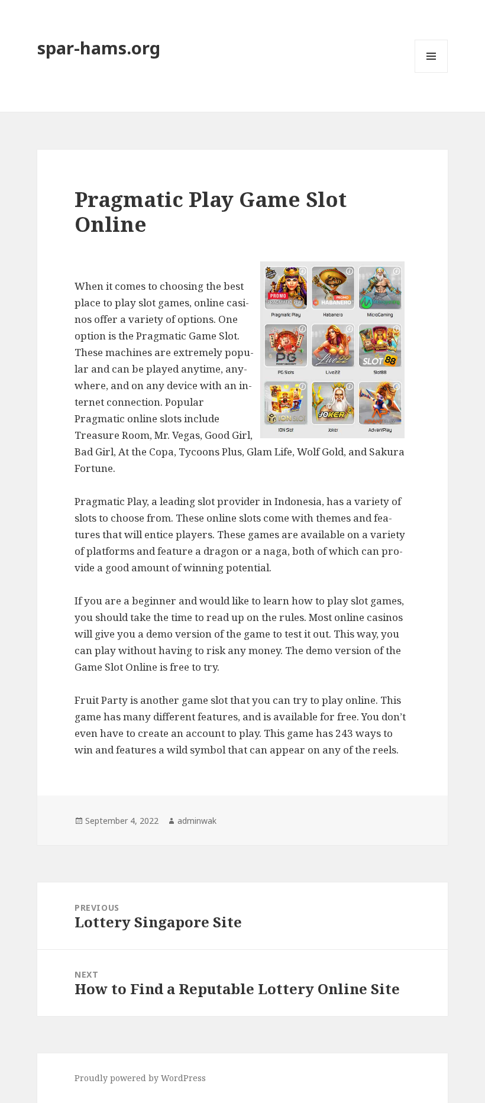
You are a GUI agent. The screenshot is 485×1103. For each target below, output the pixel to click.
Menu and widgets (431, 72)
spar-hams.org (98, 47)
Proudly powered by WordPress (140, 1077)
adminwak (196, 820)
